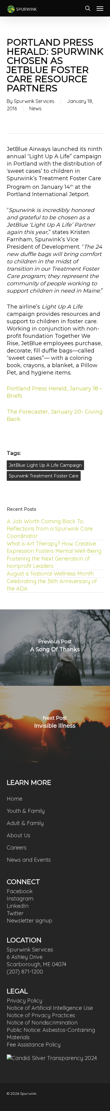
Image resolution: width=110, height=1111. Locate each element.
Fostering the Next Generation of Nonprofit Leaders (48, 562)
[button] (100, 8)
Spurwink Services (34, 101)
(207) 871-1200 (25, 971)
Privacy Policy (24, 1000)
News (35, 108)
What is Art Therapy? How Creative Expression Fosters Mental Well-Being (54, 547)
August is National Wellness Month (50, 573)
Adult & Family (25, 823)
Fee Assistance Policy (34, 1044)
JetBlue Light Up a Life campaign (45, 465)
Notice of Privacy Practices (41, 1015)
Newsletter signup (29, 920)
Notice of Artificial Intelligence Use (50, 1007)
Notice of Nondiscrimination (42, 1022)
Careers (17, 847)
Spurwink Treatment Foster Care (44, 476)
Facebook (20, 891)
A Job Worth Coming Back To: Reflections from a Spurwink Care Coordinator (50, 528)
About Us (18, 835)
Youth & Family (26, 810)
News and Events (29, 859)
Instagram (20, 898)
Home (14, 798)
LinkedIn (17, 905)
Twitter (15, 913)
